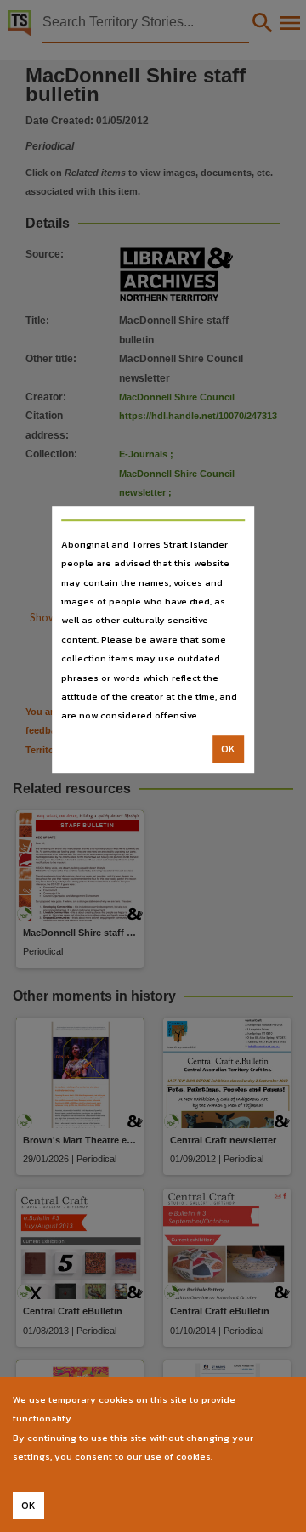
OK (228, 749)
